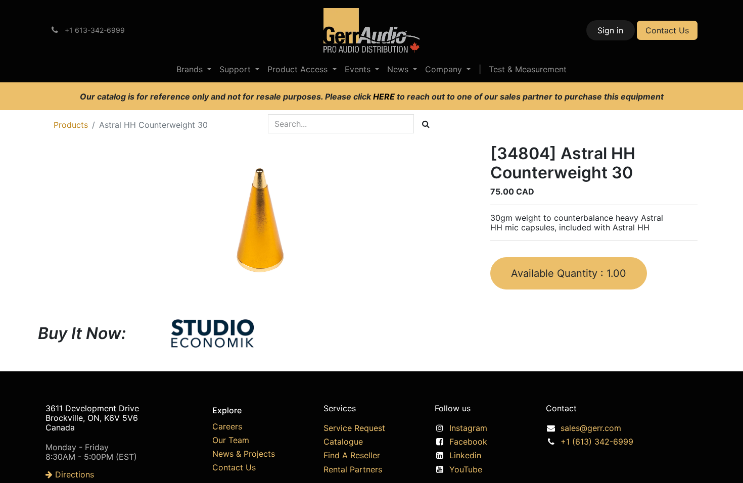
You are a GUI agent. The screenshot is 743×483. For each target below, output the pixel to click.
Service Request (354, 428)
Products (71, 125)
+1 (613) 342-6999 (597, 442)
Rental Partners (352, 469)
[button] (568, 273)
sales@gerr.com (591, 428)
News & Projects (243, 454)
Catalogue (343, 442)
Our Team (230, 440)
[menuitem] (193, 69)
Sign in (610, 30)
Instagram (468, 428)
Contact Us (667, 30)
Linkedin (465, 455)
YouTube (465, 469)
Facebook (468, 442)
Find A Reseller (351, 455)
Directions (73, 474)
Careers (227, 426)
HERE (385, 96)
